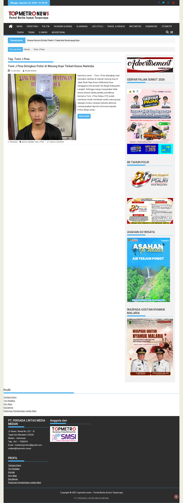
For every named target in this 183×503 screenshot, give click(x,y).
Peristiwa (32, 26)
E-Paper (43, 32)
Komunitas (151, 26)
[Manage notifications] (176, 496)
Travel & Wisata (116, 26)
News (19, 26)
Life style (97, 26)
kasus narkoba (28, 142)
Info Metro (135, 26)
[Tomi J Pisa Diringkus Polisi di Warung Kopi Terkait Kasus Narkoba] (42, 75)
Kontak (11, 472)
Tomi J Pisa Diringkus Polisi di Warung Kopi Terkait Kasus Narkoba (51, 66)
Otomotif (167, 26)
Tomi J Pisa (39, 142)
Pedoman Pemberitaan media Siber (20, 411)
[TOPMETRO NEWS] (10, 26)
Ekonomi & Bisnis (63, 26)
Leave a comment (57, 142)
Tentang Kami (10, 397)
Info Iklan (8, 404)
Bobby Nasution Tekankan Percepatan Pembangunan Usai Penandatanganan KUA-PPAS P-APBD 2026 (75, 40)
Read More (84, 116)
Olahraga (81, 26)
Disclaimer (8, 407)
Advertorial (58, 32)
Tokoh (20, 32)
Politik (46, 26)
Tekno (31, 32)
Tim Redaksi (9, 400)
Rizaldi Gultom (30, 71)
